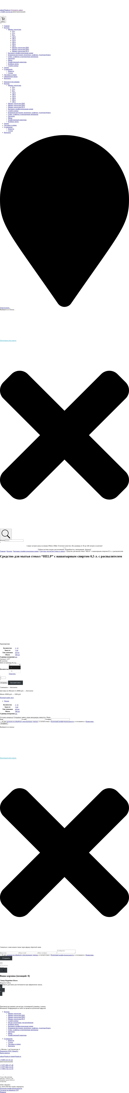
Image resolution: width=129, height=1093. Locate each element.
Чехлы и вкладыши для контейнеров (20, 1022)
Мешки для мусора (14, 29)
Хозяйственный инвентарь (17, 62)
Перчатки (11, 58)
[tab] (66, 701)
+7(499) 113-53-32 (6, 12)
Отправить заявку (17, 10)
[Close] (3, 970)
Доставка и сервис (10, 75)
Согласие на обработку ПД (9, 1090)
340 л (14, 46)
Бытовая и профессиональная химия (20, 53)
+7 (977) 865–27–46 (6, 1065)
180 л (14, 38)
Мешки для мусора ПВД (20, 47)
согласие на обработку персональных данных (22, 721)
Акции (6, 67)
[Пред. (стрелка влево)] (1, 967)
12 (17, 648)
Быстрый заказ (15, 683)
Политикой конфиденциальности (62, 721)
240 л (14, 42)
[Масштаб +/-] (7, 965)
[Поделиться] (3, 965)
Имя (1, 719)
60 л (13, 35)
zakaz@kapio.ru (5, 10)
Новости (11, 71)
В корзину (4, 683)
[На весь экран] (5, 965)
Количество (4, 669)
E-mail (24, 719)
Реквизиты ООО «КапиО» (9, 1051)
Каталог (7, 27)
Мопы (10, 60)
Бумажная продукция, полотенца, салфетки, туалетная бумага (29, 55)
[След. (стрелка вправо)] (3, 967)
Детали (6, 701)
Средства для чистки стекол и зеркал (52, 551)
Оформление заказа (10, 76)
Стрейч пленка (13, 66)
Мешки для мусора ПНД (20, 49)
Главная (6, 26)
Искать (2, 540)
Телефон (48, 719)
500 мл (17, 655)
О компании (8, 69)
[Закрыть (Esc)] (1, 965)
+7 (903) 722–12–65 (6, 1069)
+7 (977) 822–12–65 (6, 1067)
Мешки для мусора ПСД (20, 51)
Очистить (12, 674)
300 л (14, 44)
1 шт (16, 650)
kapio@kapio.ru (16, 1056)
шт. (16, 657)
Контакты (7, 78)
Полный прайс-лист (7, 698)
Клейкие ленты (13, 64)
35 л (13, 33)
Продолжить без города (8, 340)
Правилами (90, 721)
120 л (14, 37)
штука (17, 652)
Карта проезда (5, 1053)
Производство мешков (11, 82)
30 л (13, 31)
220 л (14, 40)
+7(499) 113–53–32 (6, 1060)
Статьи (10, 73)
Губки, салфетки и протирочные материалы (23, 56)
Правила (3, 1092)
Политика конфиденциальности (11, 1088)
